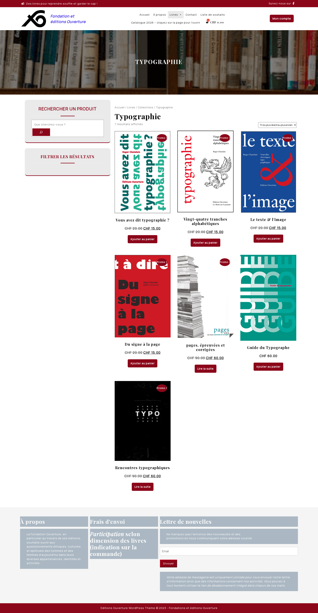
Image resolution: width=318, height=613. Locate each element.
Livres (174, 14)
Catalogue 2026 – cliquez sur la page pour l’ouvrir (165, 22)
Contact (191, 14)
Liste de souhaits (213, 14)
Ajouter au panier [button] (142, 239)
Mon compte (282, 18)
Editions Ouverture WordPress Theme (128, 608)
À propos (159, 14)
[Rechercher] (41, 132)
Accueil (144, 14)
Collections (145, 107)
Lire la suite (205, 368)
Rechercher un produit (67, 109)
